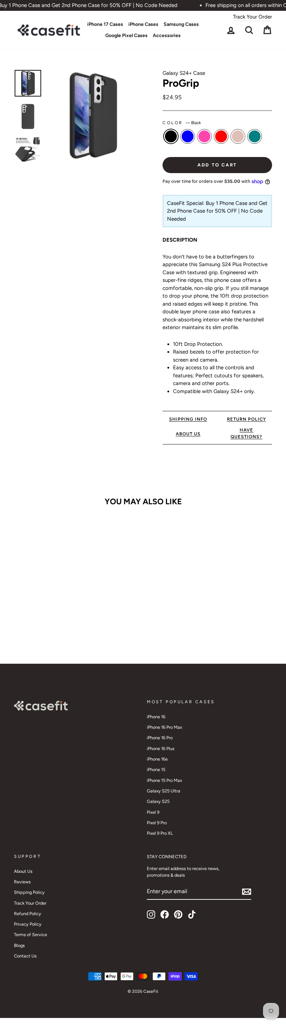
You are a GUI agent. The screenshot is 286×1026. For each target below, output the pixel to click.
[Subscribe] (246, 892)
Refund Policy (27, 913)
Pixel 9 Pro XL (160, 833)
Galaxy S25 (158, 801)
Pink (204, 136)
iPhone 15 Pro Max (164, 780)
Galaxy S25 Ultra (163, 790)
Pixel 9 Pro (157, 822)
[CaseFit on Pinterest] (178, 914)
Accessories (167, 35)
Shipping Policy (29, 892)
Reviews (22, 881)
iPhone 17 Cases (105, 24)
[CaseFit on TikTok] (192, 914)
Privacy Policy (28, 924)
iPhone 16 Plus (160, 748)
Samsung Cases (181, 24)
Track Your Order (252, 17)
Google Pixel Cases (126, 35)
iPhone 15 (156, 769)
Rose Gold (238, 136)
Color (182, 122)
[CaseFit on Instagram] (151, 914)
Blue (188, 136)
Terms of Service (30, 934)
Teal (255, 136)
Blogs (19, 945)
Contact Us (25, 956)
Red (221, 136)
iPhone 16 (156, 716)
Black (171, 136)
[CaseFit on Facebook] (164, 914)
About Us (23, 871)
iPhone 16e (157, 759)
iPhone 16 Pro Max (164, 727)
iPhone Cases (143, 24)
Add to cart (43, 619)
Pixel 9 (153, 812)
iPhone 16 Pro (160, 737)
